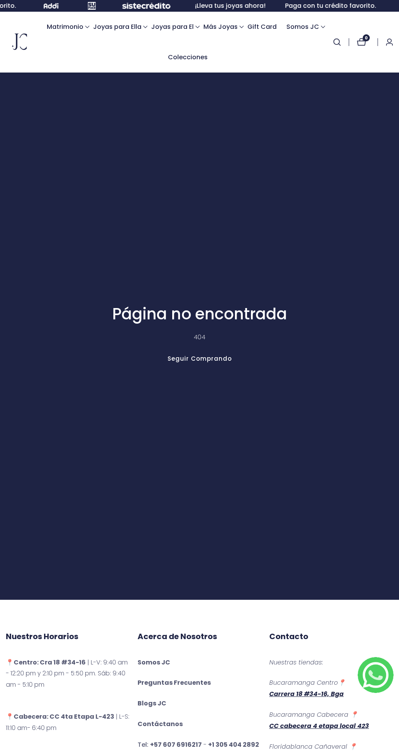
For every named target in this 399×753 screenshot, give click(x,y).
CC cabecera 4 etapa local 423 (319, 725)
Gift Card (262, 26)
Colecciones (188, 57)
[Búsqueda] (341, 42)
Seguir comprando (200, 358)
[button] (65, 27)
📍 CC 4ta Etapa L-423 (60, 716)
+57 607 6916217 (176, 744)
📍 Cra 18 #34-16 (46, 662)
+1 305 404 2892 (233, 744)
